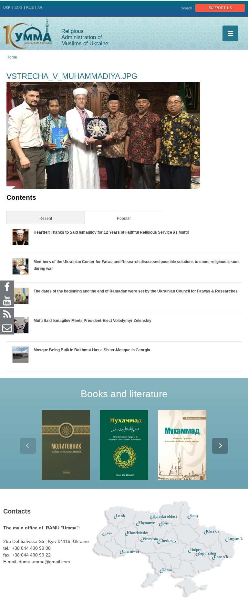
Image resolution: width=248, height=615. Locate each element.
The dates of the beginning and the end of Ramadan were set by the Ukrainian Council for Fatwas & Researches (136, 291)
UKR (7, 7)
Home (11, 57)
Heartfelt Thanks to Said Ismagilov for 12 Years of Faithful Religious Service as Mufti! (111, 232)
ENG (18, 7)
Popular (133, 218)
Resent (45, 218)
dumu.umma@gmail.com (44, 561)
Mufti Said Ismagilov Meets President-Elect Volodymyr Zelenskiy (92, 320)
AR (39, 7)
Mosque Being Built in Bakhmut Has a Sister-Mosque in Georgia (92, 350)
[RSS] (7, 313)
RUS (30, 7)
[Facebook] (7, 286)
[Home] (27, 33)
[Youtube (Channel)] (7, 300)
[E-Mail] (7, 327)
